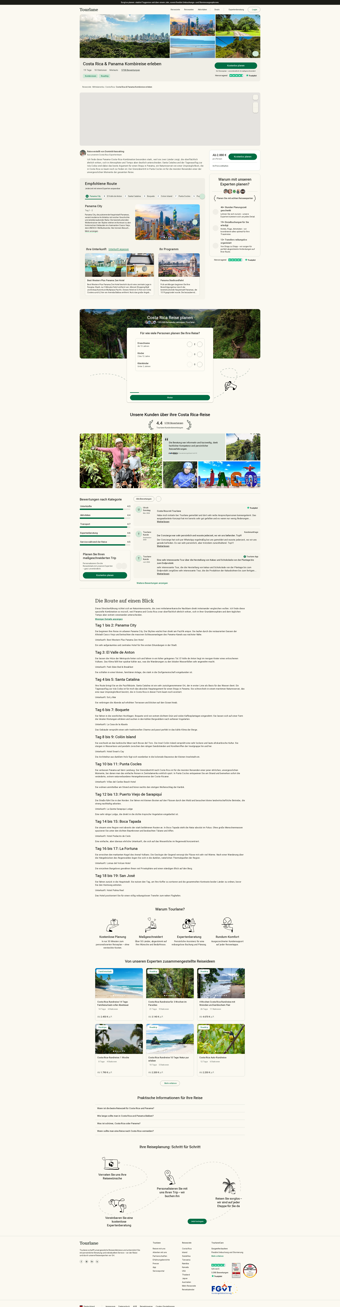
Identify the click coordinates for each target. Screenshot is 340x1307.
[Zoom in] (255, 104)
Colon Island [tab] (165, 196)
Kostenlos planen (236, 65)
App (154, 1267)
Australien (186, 1282)
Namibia (185, 1263)
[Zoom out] (255, 110)
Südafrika (186, 1256)
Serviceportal (158, 1271)
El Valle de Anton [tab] (113, 196)
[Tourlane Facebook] (81, 1261)
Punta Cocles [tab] (182, 196)
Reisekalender (188, 1290)
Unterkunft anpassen (119, 249)
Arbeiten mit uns (160, 1252)
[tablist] (142, 196)
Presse (156, 1263)
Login (254, 10)
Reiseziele (86, 87)
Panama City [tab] (93, 196)
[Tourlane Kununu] (97, 1261)
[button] (89, 9)
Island (184, 1252)
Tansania (186, 1260)
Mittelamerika (98, 87)
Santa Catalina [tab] (133, 196)
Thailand (186, 1275)
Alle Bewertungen (144, 499)
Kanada (185, 1267)
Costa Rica (110, 87)
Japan (185, 1278)
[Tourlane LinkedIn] (92, 1261)
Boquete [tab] (149, 196)
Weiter (170, 398)
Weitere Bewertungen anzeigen (152, 583)
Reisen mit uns (159, 1249)
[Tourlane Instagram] (86, 1261)
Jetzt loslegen (197, 1221)
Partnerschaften (160, 1256)
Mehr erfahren (170, 1083)
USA (184, 1271)
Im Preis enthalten (220, 166)
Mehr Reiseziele (189, 1286)
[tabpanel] (142, 250)
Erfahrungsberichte (161, 1260)
